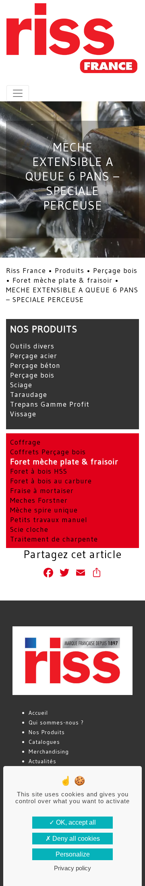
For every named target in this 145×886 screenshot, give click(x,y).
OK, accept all (75, 822)
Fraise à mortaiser (42, 490)
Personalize (73, 854)
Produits (69, 270)
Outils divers (32, 346)
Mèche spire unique (44, 510)
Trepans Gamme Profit (49, 404)
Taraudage (28, 394)
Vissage (23, 413)
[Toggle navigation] (17, 93)
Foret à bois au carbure (51, 481)
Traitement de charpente (54, 539)
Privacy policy (72, 868)
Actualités (42, 761)
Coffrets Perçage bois (48, 451)
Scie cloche (29, 529)
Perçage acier (33, 355)
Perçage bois (115, 270)
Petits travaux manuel (48, 519)
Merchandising (49, 751)
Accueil (38, 712)
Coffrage (25, 442)
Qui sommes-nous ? (56, 722)
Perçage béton (35, 365)
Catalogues (44, 741)
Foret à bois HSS (38, 471)
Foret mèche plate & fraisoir (62, 280)
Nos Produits (47, 732)
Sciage (21, 384)
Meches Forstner (39, 500)
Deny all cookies (75, 838)
